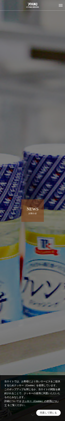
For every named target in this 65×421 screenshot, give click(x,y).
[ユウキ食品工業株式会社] (32, 5)
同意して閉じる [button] (48, 412)
